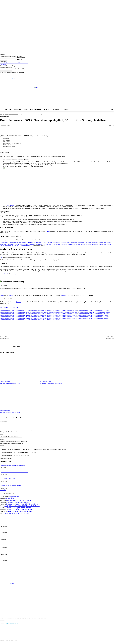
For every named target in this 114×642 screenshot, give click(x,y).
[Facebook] (106, 74)
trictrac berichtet (10, 205)
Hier (48, 231)
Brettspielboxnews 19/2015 (85, 313)
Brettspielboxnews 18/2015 (69, 313)
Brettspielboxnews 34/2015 (101, 316)
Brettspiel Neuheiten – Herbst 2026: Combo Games (13, 465)
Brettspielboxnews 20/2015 (101, 313)
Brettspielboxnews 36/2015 (23, 318)
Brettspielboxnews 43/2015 (7, 319)
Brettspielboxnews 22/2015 (23, 315)
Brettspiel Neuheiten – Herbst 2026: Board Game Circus (14, 472)
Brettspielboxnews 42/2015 (101, 318)
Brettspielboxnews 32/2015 (69, 316)
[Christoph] (7, 346)
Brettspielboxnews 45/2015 (38, 319)
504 (44, 245)
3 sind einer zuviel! (25, 245)
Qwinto (78, 244)
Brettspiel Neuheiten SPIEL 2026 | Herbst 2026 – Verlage (22, 506)
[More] (37, 129)
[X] (111, 74)
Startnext (11, 295)
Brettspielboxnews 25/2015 (69, 315)
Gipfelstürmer (73, 242)
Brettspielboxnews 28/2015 (7, 316)
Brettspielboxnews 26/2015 (85, 315)
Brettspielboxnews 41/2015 (85, 318)
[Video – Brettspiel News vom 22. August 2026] (59, 368)
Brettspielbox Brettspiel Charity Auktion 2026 (20, 500)
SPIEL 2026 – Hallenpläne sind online (17, 502)
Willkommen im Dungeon (11, 245)
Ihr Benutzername (20, 57)
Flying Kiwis (56, 242)
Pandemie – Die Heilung (68, 244)
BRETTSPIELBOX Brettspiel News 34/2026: (10, 412)
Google (6, 273)
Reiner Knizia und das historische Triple (20, 509)
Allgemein (5, 114)
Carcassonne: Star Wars (15, 242)
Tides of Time (102, 244)
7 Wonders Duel (109, 339)
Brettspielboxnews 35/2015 (7, 318)
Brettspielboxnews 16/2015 (38, 313)
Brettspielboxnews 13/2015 (103, 312)
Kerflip (109, 242)
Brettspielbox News (13, 114)
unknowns (63, 295)
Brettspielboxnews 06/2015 (85, 310)
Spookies (88, 244)
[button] (112, 109)
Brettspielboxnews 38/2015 (54, 318)
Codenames (31, 242)
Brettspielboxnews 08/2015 (7, 312)
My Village (39, 244)
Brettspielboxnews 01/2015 (7, 310)
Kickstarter (18, 302)
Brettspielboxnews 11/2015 (72, 312)
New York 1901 (47, 244)
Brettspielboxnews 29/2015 (23, 316)
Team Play (95, 244)
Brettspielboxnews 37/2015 (38, 318)
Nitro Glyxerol (56, 244)
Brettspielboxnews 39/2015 (69, 318)
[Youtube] (113, 74)
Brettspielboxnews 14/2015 (7, 313)
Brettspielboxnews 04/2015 (54, 310)
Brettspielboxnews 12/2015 (87, 312)
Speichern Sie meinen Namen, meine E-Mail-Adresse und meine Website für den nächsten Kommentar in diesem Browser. (34, 449)
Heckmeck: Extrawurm (84, 242)
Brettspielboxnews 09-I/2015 (23, 312)
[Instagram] (108, 74)
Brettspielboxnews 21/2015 (7, 315)
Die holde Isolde (48, 242)
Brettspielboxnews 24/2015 (54, 315)
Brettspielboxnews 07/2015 (101, 310)
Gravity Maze (65, 242)
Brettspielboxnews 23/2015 (38, 315)
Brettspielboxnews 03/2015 (38, 310)
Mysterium (32, 244)
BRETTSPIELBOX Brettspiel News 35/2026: (10, 383)
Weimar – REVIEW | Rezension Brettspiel (11, 485)
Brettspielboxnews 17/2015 (54, 313)
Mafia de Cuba (24, 244)
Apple (15, 273)
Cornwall (24, 242)
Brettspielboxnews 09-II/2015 (40, 312)
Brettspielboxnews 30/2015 (38, 316)
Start (1, 114)
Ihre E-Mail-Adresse (20, 69)
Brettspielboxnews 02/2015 (23, 310)
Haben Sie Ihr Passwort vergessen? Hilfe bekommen (14, 63)
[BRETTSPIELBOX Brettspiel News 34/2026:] (19, 397)
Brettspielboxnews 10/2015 (56, 312)
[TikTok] (10, 631)
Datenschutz (3, 64)
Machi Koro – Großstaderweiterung (9, 244)
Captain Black (4, 242)
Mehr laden (3, 490)
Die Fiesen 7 (39, 242)
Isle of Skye (103, 242)
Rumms (83, 244)
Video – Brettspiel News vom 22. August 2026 (51, 383)
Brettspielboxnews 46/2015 (54, 319)
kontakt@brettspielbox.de (12, 623)
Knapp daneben (14, 497)
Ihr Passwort (18, 59)
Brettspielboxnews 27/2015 (101, 315)
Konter (2, 295)
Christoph (3, 125)
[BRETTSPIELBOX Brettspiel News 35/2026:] (19, 368)
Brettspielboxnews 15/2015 (23, 313)
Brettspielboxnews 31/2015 (54, 316)
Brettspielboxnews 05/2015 (69, 310)
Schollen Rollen (9, 498)
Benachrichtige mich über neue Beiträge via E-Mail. (15, 455)
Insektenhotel (95, 242)
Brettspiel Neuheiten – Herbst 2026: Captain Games (22, 504)
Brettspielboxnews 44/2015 (23, 319)
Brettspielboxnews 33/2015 (85, 316)
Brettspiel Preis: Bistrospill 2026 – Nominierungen (13, 478)
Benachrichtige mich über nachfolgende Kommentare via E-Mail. (19, 452)
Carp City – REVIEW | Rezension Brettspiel (18, 508)
